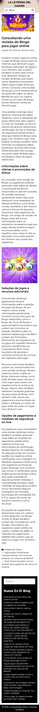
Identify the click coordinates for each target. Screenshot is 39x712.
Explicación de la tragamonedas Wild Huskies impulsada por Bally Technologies (19, 685)
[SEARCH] (33, 10)
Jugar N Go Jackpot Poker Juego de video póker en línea (18, 645)
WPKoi (21, 710)
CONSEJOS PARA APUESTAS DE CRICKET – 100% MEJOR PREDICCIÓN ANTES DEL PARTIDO (19, 637)
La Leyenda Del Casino (19, 4)
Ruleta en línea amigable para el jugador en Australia (18, 603)
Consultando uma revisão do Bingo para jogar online (18, 659)
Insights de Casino (13, 549)
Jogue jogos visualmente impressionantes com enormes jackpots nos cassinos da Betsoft (17, 555)
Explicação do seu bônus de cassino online (17, 598)
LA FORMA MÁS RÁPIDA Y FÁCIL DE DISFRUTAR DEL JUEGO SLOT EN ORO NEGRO (18, 628)
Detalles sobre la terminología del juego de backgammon (18, 620)
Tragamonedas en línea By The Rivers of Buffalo (19, 692)
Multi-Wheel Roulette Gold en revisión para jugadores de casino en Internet (19, 564)
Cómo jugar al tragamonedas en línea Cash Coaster (18, 697)
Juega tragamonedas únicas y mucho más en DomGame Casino (18, 677)
